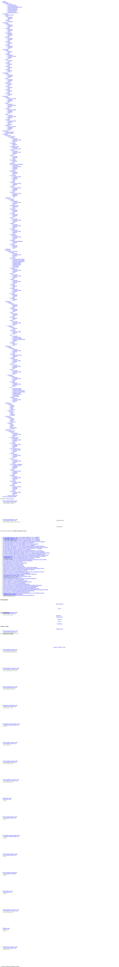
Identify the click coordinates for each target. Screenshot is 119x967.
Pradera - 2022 (6, 929)
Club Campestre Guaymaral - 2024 (10, 632)
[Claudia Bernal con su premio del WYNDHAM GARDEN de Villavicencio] (18, 558)
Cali (11, 334)
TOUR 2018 (7, 135)
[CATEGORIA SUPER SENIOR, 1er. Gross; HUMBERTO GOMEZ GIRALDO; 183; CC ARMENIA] (24, 541)
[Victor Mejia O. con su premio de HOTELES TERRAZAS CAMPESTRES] (18, 590)
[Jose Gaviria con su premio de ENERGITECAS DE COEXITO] (16, 591)
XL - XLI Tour (11, 198)
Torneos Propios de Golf (13, 6)
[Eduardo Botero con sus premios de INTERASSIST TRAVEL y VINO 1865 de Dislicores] (21, 557)
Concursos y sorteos (17, 152)
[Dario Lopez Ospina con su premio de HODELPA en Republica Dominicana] (18, 595)
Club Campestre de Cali (15, 448)
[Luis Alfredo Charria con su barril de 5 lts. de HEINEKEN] (15, 562)
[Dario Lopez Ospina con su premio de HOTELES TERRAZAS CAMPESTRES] (19, 587)
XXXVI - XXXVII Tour (13, 251)
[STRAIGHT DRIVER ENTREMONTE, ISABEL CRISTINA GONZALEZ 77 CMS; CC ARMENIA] (24, 551)
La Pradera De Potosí (14, 146)
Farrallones (7, 53)
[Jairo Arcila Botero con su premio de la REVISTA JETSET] (15, 580)
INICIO (4, 1)
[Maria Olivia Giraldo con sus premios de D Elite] (13, 565)
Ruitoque (12, 137)
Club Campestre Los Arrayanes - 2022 (10, 910)
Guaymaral (7, 41)
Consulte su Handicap (9, 132)
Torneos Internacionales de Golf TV (15, 7)
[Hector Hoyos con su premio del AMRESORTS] (13, 594)
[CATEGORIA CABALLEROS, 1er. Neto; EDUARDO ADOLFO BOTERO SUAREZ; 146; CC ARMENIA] (25, 547)
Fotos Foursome (16, 396)
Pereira (11, 320)
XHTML (60, 647)
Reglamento (10, 17)
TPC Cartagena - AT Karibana (16, 464)
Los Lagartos (13, 143)
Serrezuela (7, 28)
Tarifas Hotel (15, 165)
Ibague (11, 273)
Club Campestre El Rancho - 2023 (9, 855)
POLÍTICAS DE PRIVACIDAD (9, 496)
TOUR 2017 (7, 197)
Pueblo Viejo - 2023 (7, 799)
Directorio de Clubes (9, 14)
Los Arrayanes (8, 32)
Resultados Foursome (17, 394)
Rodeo (6, 114)
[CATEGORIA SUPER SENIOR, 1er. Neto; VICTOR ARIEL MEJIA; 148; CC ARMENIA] (21, 540)
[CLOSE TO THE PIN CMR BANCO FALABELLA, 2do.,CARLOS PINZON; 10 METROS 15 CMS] (24, 553)
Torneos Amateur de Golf (13, 8)
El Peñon (7, 50)
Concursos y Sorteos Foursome (19, 339)
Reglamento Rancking (17, 262)
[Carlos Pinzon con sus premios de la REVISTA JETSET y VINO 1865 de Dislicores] (20, 567)
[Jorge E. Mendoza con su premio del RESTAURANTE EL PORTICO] (17, 581)
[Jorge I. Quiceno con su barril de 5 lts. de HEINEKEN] (14, 582)
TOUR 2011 (7, 416)
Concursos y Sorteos (12, 56)
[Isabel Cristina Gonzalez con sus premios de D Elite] (13, 566)
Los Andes (12, 213)
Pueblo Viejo (8, 82)
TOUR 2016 (7, 249)
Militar (11, 412)
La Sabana (7, 66)
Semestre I (10, 302)
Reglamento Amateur (17, 388)
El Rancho (7, 45)
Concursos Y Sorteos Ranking (19, 261)
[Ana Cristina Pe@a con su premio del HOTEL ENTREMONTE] (16, 584)
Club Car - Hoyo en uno (12, 495)
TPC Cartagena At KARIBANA (16, 164)
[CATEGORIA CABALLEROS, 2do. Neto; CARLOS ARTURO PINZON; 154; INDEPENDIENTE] (23, 546)
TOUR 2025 (5, 22)
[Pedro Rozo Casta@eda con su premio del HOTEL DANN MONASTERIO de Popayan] (21, 588)
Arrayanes (7, 62)
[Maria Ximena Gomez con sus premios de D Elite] (13, 564)
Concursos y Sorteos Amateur (19, 259)
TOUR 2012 (7, 402)
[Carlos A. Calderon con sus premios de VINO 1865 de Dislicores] (16, 572)
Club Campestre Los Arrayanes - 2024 (10, 669)
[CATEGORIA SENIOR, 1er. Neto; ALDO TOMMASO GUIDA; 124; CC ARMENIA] (21, 543)
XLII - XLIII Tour (11, 136)
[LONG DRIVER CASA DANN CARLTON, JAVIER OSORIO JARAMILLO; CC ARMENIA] (23, 550)
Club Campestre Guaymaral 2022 (9, 873)
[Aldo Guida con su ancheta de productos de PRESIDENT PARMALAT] (17, 560)
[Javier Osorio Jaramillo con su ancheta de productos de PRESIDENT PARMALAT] (20, 574)
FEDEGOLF (5, 130)
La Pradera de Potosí (14, 437)
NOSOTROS (5, 2)
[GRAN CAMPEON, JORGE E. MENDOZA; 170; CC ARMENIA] (17, 549)
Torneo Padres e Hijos (17, 355)
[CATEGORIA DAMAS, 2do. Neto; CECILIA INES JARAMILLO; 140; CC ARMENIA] (21, 537)
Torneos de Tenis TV (12, 11)
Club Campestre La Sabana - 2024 (9, 650)
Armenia (12, 149)
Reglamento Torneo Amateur (18, 260)
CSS (64, 647)
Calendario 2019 (11, 430)
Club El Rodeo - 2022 (7, 892)
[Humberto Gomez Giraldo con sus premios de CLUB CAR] (15, 570)
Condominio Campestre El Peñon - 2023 (11, 836)
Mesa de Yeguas (13, 427)
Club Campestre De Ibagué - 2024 (9, 687)
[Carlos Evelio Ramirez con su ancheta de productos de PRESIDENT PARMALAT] (20, 578)
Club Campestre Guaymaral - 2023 (10, 762)
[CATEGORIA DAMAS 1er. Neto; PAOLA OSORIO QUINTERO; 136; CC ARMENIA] (21, 538)
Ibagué (6, 16)
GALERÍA (5, 134)
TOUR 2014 (7, 301)
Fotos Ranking (16, 266)
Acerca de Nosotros (12, 4)
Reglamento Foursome (17, 338)
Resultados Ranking (17, 264)
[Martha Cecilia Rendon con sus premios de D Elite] (13, 579)
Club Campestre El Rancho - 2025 (9, 520)
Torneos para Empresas (12, 9)
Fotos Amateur (16, 265)
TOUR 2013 (7, 346)
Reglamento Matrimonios (18, 241)
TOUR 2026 (5, 13)
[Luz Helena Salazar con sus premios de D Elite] (12, 561)
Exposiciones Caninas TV (13, 12)
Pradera (6, 103)
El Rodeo (7, 20)
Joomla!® (55, 647)
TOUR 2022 (5, 96)
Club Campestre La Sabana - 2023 (9, 743)
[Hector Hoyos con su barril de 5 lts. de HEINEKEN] (13, 575)
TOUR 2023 (5, 72)
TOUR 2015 (7, 250)
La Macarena (13, 234)
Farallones (7, 23)
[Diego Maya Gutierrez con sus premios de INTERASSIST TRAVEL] (17, 576)
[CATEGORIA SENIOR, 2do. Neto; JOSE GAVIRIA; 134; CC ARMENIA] (18, 542)
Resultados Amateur (17, 263)
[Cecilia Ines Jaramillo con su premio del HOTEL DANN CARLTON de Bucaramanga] (20, 586)
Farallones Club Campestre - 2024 (9, 706)
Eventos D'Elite (11, 498)
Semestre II (10, 326)
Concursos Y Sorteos (17, 290)
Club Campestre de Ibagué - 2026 (9, 501)
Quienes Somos (8, 3)
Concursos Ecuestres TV (13, 10)
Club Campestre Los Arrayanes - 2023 (10, 780)
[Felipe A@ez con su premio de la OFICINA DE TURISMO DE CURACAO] (19, 569)
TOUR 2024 (5, 49)
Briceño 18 (12, 475)
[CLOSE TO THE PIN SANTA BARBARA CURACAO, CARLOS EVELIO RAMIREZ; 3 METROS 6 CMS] (25, 555)
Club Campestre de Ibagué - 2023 (9, 817)
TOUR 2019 (7, 429)
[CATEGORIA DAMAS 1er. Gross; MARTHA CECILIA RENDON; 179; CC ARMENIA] (21, 539)
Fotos (9, 19)
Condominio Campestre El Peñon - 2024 (11, 724)
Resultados (10, 18)
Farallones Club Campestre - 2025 (9, 613)
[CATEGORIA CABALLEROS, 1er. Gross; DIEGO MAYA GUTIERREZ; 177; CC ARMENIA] (22, 548)
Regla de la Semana (9, 133)
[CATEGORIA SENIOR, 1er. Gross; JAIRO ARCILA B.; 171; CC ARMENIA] (19, 545)
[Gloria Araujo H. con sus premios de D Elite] (12, 577)
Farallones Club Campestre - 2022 (9, 947)
